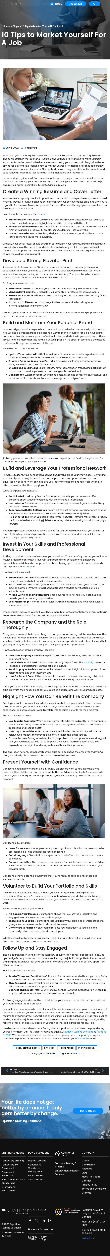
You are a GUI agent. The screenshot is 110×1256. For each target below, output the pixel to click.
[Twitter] (36, 1220)
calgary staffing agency (27, 1047)
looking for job (66, 1047)
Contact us (82, 1038)
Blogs (15, 26)
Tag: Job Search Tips (71, 1053)
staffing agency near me (42, 1053)
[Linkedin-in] (43, 1220)
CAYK (8, 1236)
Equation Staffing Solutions (78, 1031)
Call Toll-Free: (90, 1230)
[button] (107, 4)
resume (42, 214)
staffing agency (86, 1047)
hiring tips (49, 1047)
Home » (7, 26)
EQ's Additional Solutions (64, 1154)
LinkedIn (88, 662)
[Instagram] (50, 1220)
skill (28, 566)
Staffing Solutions (12, 1152)
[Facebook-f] (30, 1220)
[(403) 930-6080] (94, 3)
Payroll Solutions (38, 1152)
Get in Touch (89, 1238)
